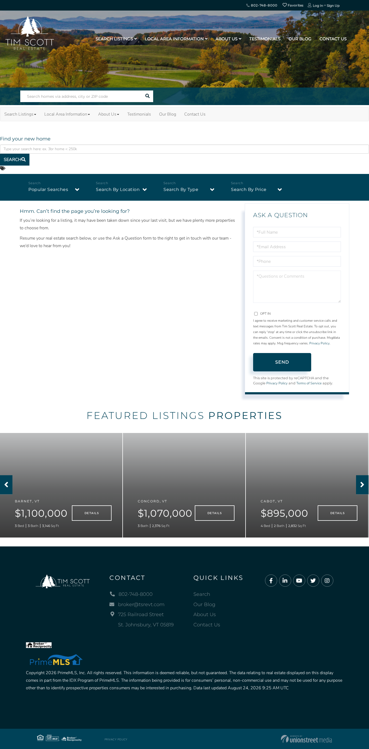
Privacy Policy (319, 343)
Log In (318, 6)
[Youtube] (299, 581)
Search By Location (118, 189)
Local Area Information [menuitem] (174, 38)
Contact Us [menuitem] (333, 38)
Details (92, 513)
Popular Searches (48, 189)
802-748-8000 (263, 5)
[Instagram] (327, 581)
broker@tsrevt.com (141, 604)
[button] (147, 96)
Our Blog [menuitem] (300, 38)
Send (282, 362)
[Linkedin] (285, 581)
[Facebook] (271, 581)
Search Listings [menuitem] (114, 38)
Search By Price (249, 189)
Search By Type (180, 189)
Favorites (295, 5)
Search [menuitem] (201, 594)
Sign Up (333, 6)
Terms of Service (309, 383)
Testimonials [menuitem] (264, 38)
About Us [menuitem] (226, 38)
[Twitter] (313, 581)
